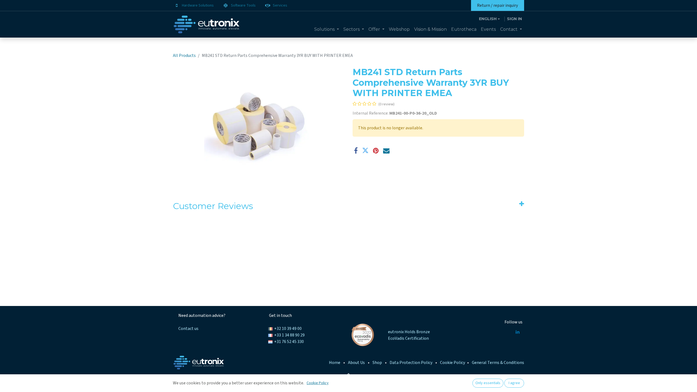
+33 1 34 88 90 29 (289, 335)
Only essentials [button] (487, 383)
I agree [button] (514, 383)
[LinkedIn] (517, 332)
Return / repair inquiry (497, 5)
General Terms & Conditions (498, 363)
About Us (356, 363)
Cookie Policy (452, 363)
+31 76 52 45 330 (289, 342)
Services (280, 5)
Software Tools (243, 5)
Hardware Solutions (198, 5)
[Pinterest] (376, 150)
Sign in (514, 18)
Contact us (188, 329)
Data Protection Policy (411, 363)
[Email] (386, 150)
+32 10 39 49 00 (288, 329)
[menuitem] (326, 29)
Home (334, 363)
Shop (377, 363)
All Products (184, 56)
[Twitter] (365, 150)
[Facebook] (356, 150)
